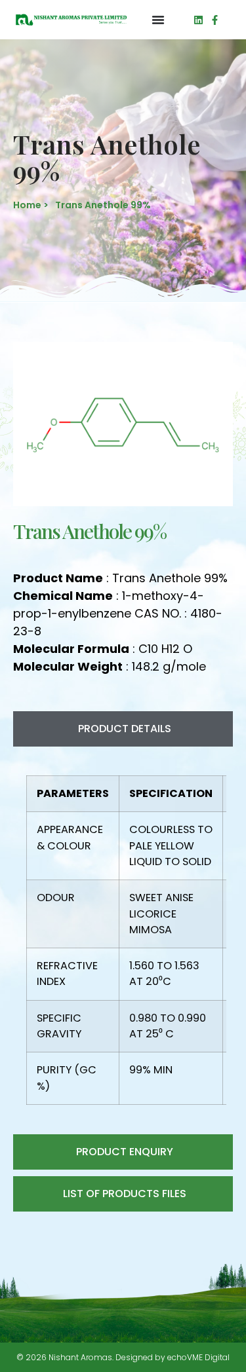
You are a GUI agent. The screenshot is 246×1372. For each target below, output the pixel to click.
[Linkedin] (198, 20)
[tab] (123, 729)
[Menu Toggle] (158, 19)
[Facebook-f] (215, 20)
